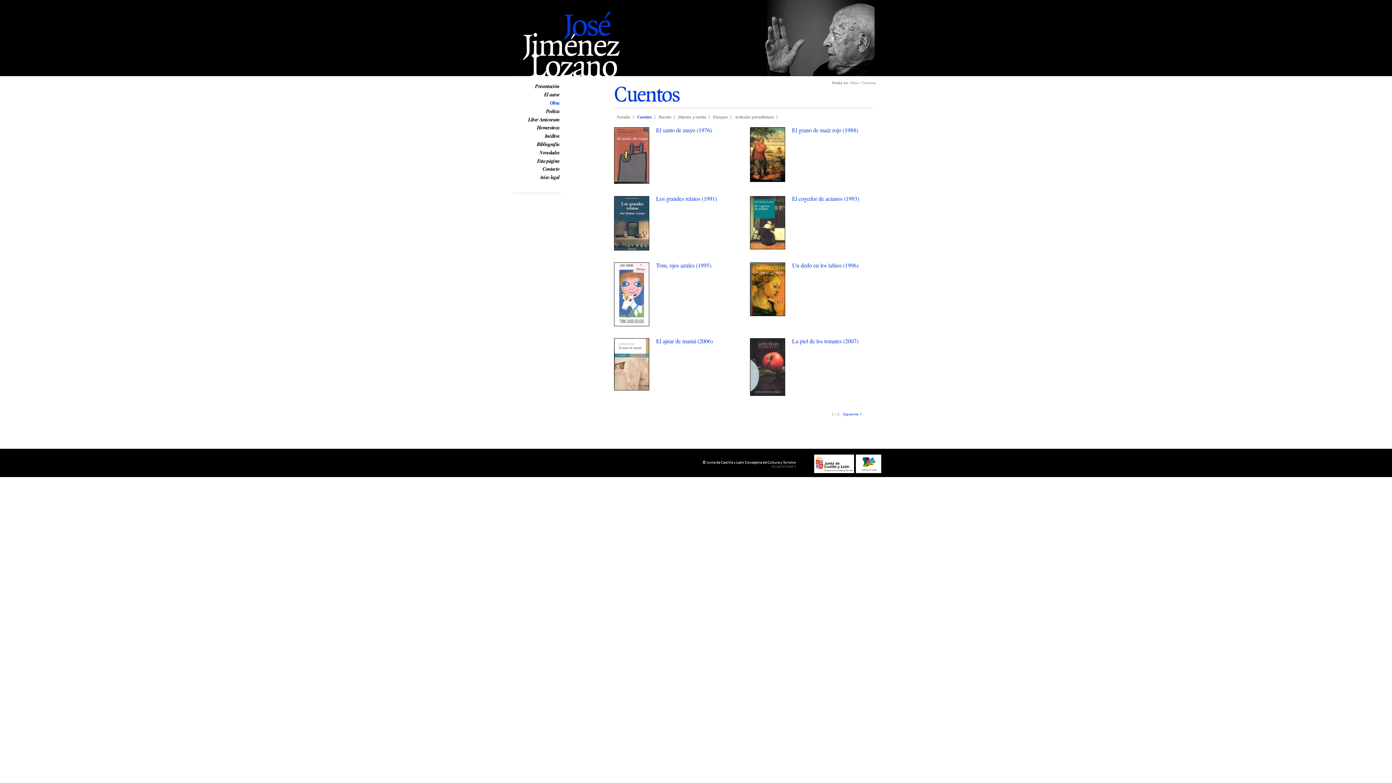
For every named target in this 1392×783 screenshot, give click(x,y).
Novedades (549, 152)
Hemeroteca (548, 127)
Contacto (551, 169)
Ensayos (720, 117)
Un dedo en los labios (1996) (825, 265)
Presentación (547, 86)
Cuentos (644, 117)
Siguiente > (852, 414)
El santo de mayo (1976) (684, 130)
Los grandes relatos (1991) (686, 198)
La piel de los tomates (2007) (825, 341)
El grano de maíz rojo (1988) (825, 130)
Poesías (665, 117)
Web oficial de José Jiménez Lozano (554, 4)
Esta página (548, 161)
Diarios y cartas (692, 117)
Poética (552, 111)
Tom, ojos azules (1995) (683, 265)
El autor (552, 94)
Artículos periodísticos (754, 117)
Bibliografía (548, 144)
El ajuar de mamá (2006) (684, 341)
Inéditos (552, 136)
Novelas (624, 117)
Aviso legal (550, 177)
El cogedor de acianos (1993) (825, 198)
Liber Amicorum (544, 119)
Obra (554, 103)
